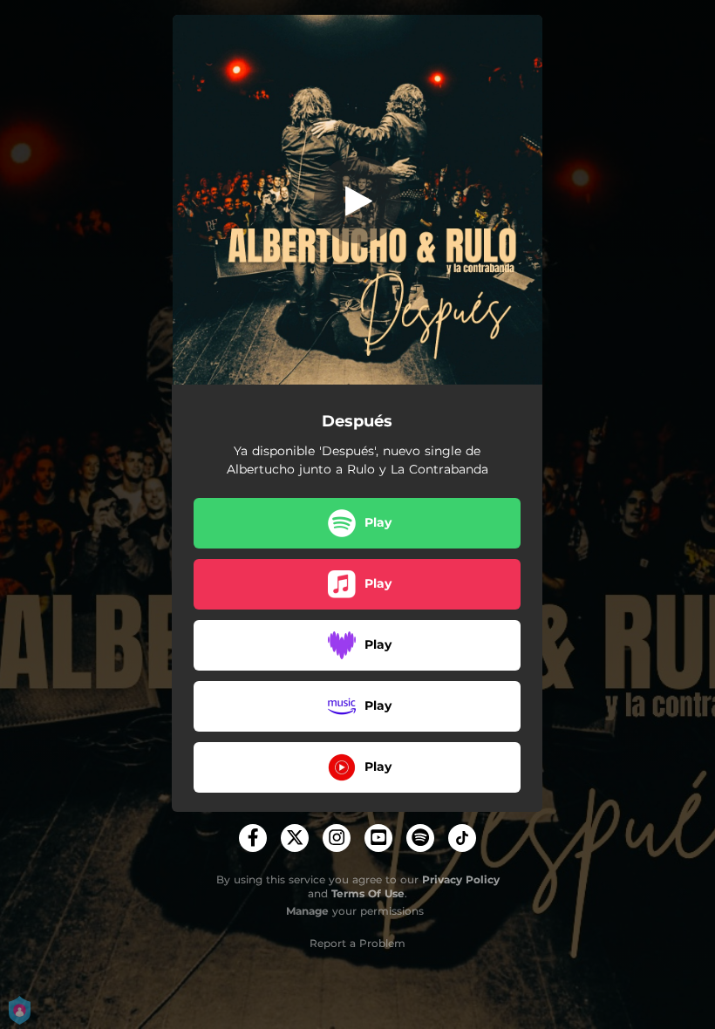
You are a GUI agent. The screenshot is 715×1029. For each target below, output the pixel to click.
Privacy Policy (461, 879)
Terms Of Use (368, 893)
